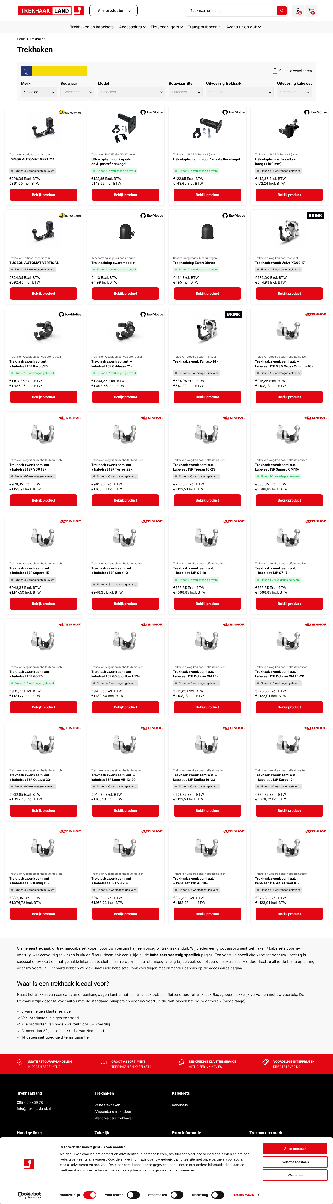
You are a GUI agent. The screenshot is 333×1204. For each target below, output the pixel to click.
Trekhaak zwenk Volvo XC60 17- (280, 263)
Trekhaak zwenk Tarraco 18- (195, 361)
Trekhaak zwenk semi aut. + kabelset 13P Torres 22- (111, 467)
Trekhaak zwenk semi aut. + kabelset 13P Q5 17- (29, 674)
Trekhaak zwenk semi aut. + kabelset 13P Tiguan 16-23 (195, 467)
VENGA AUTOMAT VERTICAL (32, 159)
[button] (113, 10)
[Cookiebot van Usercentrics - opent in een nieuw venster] (29, 1195)
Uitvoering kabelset (294, 83)
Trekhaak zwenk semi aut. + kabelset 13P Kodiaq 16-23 (195, 777)
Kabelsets (180, 1105)
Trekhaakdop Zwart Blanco (194, 263)
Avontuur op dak (241, 27)
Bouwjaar (68, 83)
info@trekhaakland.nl (34, 1108)
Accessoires (130, 27)
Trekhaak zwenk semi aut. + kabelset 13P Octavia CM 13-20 (279, 674)
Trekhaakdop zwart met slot (113, 263)
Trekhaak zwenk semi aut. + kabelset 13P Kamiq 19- (29, 881)
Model (103, 83)
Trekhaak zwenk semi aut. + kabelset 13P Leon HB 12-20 (113, 777)
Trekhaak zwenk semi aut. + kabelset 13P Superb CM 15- (277, 467)
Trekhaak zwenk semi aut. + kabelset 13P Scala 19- (111, 570)
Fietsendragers (165, 27)
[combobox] (237, 11)
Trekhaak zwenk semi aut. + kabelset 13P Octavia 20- (30, 777)
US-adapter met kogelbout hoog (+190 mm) (276, 161)
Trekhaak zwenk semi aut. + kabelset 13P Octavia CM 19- (195, 674)
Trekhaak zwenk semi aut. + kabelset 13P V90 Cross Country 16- (284, 363)
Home (21, 39)
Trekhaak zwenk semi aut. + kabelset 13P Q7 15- (275, 570)
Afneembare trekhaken (112, 1111)
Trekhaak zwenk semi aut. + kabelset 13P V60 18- (29, 467)
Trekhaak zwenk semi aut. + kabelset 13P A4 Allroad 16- (277, 881)
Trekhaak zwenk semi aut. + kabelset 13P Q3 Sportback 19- (115, 674)
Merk (25, 83)
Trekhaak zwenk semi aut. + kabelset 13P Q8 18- (193, 570)
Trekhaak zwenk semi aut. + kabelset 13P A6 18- (193, 881)
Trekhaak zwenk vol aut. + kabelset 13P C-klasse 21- (111, 363)
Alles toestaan (295, 1149)
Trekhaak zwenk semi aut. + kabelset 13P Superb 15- (30, 570)
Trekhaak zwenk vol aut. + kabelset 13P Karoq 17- (28, 363)
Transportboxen (202, 27)
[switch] (133, 1195)
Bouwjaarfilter (181, 83)
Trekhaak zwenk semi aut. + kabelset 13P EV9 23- (111, 881)
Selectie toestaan (295, 1162)
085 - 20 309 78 (30, 1102)
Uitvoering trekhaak (223, 83)
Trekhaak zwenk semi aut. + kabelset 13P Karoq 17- (275, 777)
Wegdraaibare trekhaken (114, 1118)
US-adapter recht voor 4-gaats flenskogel (206, 159)
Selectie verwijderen (295, 71)
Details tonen (243, 1195)
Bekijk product (43, 195)
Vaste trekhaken (107, 1105)
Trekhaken (37, 39)
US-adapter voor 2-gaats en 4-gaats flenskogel (111, 161)
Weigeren (295, 1175)
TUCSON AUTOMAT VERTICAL (34, 263)
